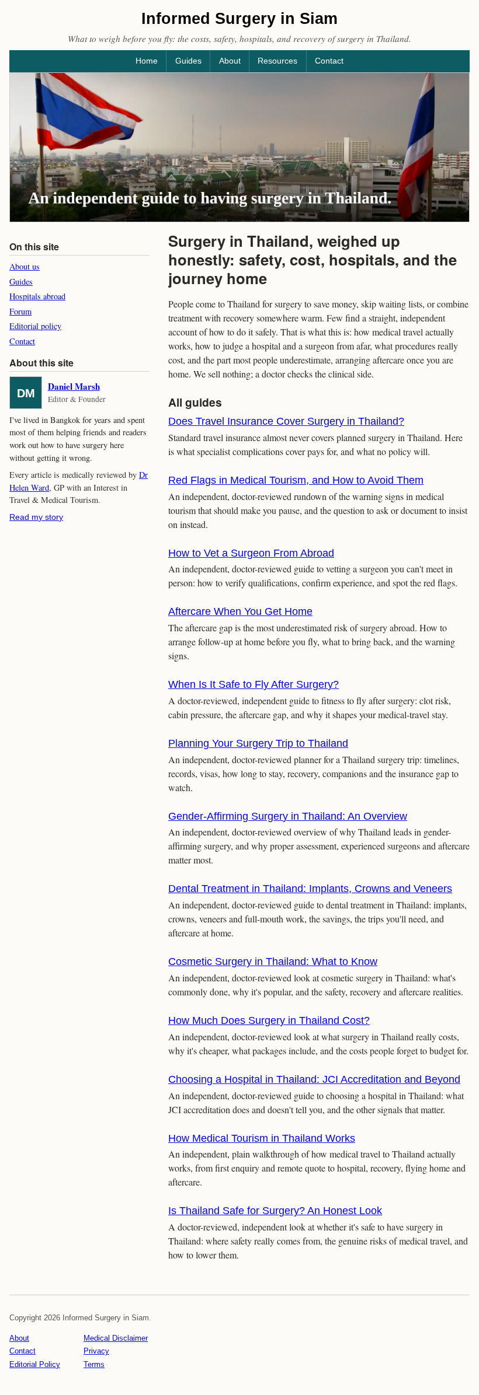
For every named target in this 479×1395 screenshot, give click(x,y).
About (230, 60)
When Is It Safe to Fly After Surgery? (253, 684)
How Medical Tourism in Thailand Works (261, 1138)
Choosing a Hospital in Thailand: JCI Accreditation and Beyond (314, 1079)
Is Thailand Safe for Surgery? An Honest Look (275, 1210)
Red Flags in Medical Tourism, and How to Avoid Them (296, 480)
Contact (329, 60)
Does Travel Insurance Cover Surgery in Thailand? (286, 421)
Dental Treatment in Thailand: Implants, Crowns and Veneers (310, 888)
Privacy (96, 1351)
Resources (277, 60)
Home (147, 60)
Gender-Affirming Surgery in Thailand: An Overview (287, 816)
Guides (188, 60)
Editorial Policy (34, 1364)
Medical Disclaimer (116, 1338)
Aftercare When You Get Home (240, 611)
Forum (20, 311)
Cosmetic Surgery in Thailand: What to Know (272, 961)
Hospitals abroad (37, 296)
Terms (94, 1364)
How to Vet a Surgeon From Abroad (251, 553)
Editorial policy (35, 325)
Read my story (36, 517)
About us (24, 266)
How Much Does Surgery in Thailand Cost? (269, 1020)
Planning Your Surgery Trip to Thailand (258, 743)
